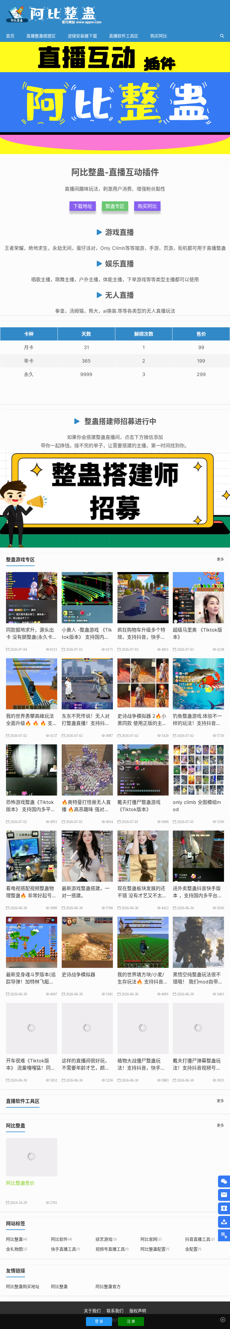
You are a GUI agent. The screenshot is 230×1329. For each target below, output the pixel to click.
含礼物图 (16, 1249)
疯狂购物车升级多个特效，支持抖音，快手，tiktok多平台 (142, 637)
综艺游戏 (106, 1239)
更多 (220, 559)
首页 (10, 35)
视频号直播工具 (112, 1249)
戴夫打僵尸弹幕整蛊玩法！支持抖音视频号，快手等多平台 (197, 1068)
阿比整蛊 (16, 1239)
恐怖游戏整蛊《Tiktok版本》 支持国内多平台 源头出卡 (30, 809)
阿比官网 (151, 1239)
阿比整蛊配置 (155, 1249)
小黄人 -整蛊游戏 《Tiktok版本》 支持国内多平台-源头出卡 (87, 637)
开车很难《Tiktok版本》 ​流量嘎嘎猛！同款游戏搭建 (30, 1068)
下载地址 (82, 206)
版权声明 (137, 1310)
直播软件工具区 (123, 35)
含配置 (193, 1249)
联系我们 (115, 1310)
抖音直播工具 (200, 1239)
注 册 (131, 1321)
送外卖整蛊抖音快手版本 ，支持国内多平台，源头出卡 (197, 895)
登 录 (99, 1321)
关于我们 (92, 1310)
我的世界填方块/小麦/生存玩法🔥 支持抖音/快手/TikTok (141, 981)
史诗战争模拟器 (78, 974)
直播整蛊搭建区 (41, 35)
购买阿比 (158, 35)
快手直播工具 (65, 1249)
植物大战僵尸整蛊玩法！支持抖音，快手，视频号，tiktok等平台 (141, 1068)
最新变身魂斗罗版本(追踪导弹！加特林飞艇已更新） (31, 981)
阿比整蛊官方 (108, 1286)
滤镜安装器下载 (82, 35)
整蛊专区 (115, 206)
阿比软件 (61, 1239)
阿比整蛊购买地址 (23, 1286)
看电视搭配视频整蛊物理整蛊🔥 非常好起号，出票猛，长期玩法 (31, 895)
